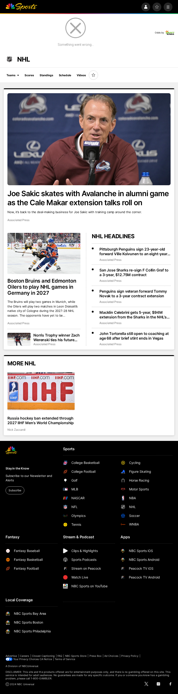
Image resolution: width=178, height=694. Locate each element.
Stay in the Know (17, 468)
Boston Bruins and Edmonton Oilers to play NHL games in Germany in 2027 (41, 287)
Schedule (65, 75)
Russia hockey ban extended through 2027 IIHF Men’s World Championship (40, 420)
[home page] (21, 7)
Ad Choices (111, 656)
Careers (24, 656)
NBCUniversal (30, 666)
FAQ (59, 656)
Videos (81, 75)
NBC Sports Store (76, 656)
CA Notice (46, 659)
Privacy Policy (129, 656)
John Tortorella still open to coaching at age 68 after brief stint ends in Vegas (133, 335)
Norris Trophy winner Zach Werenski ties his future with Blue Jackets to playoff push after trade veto (56, 337)
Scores (29, 75)
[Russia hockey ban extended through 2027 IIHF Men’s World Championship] (41, 391)
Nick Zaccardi (16, 429)
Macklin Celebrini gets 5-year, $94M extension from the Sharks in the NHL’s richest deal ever (133, 314)
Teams (10, 75)
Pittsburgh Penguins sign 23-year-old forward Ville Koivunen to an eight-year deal (133, 251)
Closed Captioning (43, 656)
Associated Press (18, 220)
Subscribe (15, 490)
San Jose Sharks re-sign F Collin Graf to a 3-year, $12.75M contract (133, 272)
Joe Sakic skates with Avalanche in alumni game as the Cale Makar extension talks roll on (88, 198)
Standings (46, 75)
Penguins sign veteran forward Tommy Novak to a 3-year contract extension (133, 293)
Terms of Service (65, 659)
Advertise (11, 656)
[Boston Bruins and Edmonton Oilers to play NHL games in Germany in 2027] (43, 253)
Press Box (95, 656)
